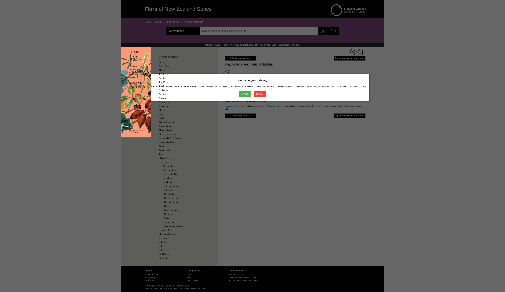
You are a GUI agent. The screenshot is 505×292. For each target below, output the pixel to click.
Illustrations (164, 106)
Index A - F (164, 242)
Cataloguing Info (166, 86)
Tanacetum (169, 222)
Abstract (162, 70)
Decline (260, 94)
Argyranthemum (171, 186)
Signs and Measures (168, 134)
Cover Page (164, 66)
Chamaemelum (171, 198)
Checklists (164, 102)
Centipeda (169, 194)
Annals (162, 146)
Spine (161, 62)
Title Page (163, 74)
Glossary (163, 238)
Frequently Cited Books (170, 138)
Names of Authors (167, 142)
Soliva (167, 218)
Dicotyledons (166, 158)
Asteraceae (166, 162)
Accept (244, 94)
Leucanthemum (171, 210)
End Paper (164, 254)
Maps (161, 114)
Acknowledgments (167, 122)
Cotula (167, 206)
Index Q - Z (164, 250)
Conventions (165, 126)
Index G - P (164, 246)
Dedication (164, 90)
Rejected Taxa (165, 230)
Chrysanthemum (172, 202)
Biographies (164, 258)
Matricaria (168, 214)
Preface (162, 118)
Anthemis (168, 182)
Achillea (168, 178)
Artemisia (168, 190)
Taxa (161, 154)
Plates (162, 110)
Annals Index (165, 150)
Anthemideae (169, 166)
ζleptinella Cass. (172, 174)
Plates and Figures (167, 234)
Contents (163, 98)
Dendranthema (171, 170)
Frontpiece (164, 78)
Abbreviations (165, 130)
